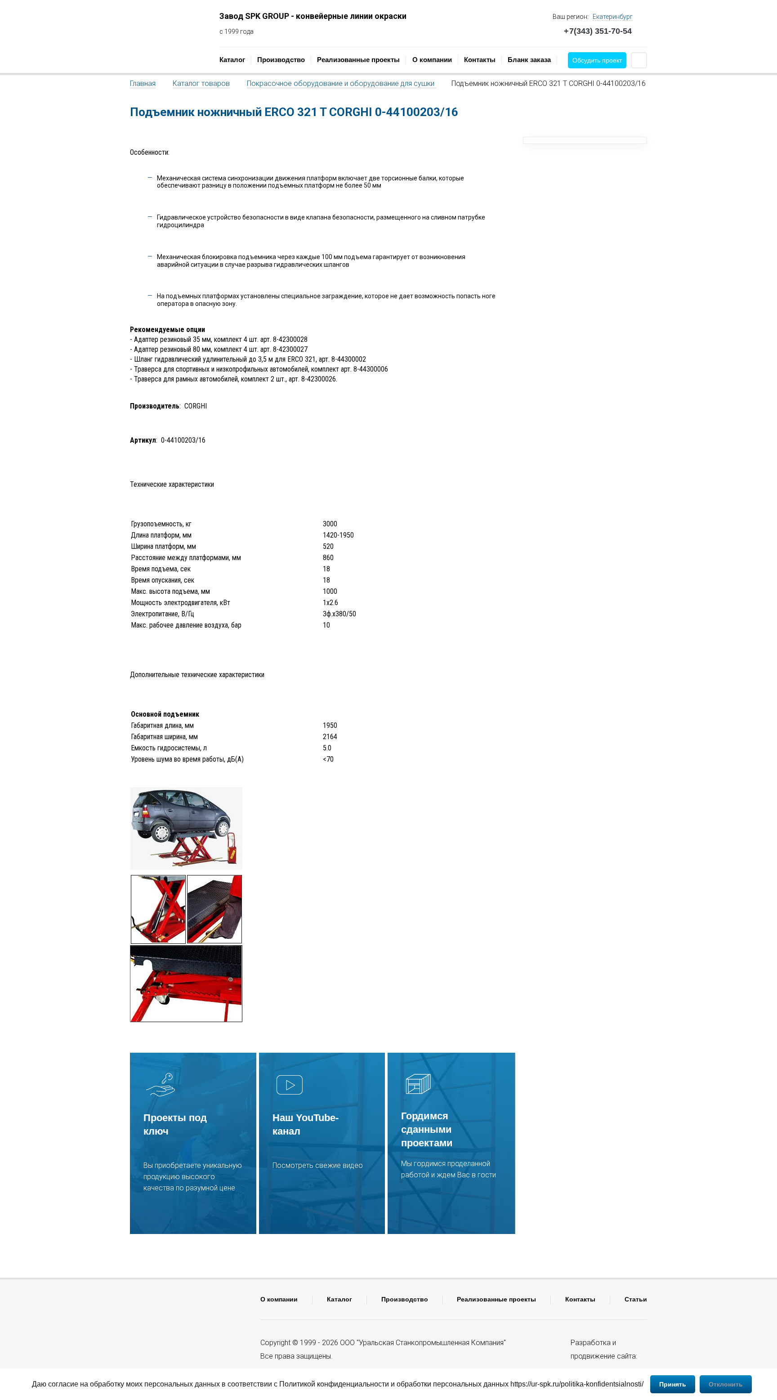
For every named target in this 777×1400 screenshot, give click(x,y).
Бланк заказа (529, 59)
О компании (432, 59)
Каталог (232, 59)
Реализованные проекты (358, 59)
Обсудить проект (597, 60)
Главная (143, 83)
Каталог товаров (201, 83)
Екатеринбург (613, 16)
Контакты (480, 59)
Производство (281, 59)
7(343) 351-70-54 (598, 31)
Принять (672, 1384)
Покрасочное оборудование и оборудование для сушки (341, 83)
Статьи (636, 1299)
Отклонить (726, 1384)
